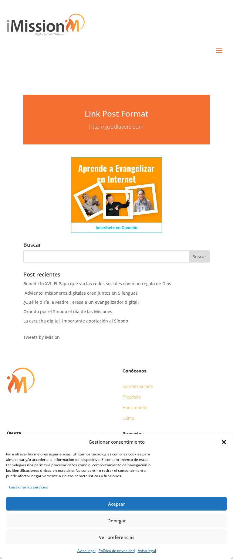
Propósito (132, 396)
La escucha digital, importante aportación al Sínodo (75, 321)
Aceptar (116, 504)
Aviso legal (86, 550)
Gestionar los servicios (28, 487)
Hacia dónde (135, 407)
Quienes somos (138, 386)
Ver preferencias (116, 537)
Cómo (128, 418)
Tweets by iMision (41, 337)
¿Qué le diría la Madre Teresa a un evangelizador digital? (81, 302)
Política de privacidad (117, 550)
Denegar (116, 521)
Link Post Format (116, 113)
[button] (224, 442)
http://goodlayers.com (116, 126)
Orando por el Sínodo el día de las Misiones (67, 311)
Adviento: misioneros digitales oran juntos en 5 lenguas (80, 293)
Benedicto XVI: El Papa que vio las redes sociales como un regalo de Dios (97, 283)
